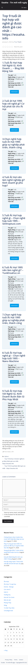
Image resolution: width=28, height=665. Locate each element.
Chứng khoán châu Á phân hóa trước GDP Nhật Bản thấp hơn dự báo (14, 539)
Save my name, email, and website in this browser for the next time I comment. (14, 514)
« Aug (5, 650)
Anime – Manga (9, 587)
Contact (21, 659)
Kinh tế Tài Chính (9, 597)
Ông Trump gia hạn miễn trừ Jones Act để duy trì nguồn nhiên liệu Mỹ (14, 546)
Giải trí (6, 456)
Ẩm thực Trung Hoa (10, 584)
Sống (5, 605)
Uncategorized (8, 610)
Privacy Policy (8, 659)
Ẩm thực (6, 581)
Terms (15, 659)
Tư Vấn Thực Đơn (9, 608)
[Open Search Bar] (2, 7)
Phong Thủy (7, 603)
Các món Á (7, 589)
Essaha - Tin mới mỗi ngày (14, 2)
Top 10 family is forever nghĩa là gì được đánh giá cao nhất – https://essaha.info (13, 461)
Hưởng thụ (7, 595)
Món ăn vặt (7, 600)
